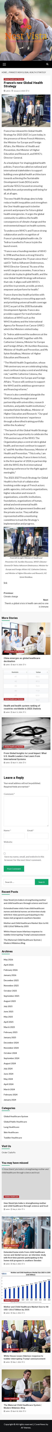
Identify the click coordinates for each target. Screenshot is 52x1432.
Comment (9, 794)
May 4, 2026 (17, 1209)
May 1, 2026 (17, 1362)
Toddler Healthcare (13, 1137)
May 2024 (8, 1079)
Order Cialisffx (8, 1152)
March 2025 (9, 1027)
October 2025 (10, 991)
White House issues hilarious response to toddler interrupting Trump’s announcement (24, 933)
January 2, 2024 (19, 91)
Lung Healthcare (11, 1127)
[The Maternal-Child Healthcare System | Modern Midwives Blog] (26, 1385)
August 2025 (10, 1001)
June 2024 (8, 1074)
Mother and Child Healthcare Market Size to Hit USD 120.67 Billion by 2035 (26, 924)
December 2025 (11, 980)
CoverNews (39, 1424)
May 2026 (8, 959)
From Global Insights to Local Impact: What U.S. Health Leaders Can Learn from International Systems (25, 756)
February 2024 (10, 1094)
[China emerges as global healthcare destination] (26, 638)
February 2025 (10, 1032)
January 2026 (10, 975)
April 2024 (8, 1084)
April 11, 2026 (17, 763)
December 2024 (11, 1042)
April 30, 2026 (17, 1411)
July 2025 (8, 1006)
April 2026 (8, 965)
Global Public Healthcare (15, 1121)
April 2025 (8, 1022)
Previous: (11, 595)
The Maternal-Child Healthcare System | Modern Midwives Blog (22, 941)
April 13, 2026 (17, 665)
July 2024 (8, 1068)
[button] (4, 64)
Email (30, 830)
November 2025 (11, 985)
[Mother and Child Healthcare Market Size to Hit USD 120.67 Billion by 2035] (26, 1287)
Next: (26, 603)
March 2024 (9, 1089)
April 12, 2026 (17, 712)
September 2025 (11, 996)
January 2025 (10, 1037)
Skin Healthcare (11, 1132)
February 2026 (10, 970)
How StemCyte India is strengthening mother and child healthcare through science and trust (26, 901)
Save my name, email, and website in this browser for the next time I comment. (24, 858)
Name (7, 830)
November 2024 (11, 1048)
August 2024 (10, 1063)
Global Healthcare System (14, 79)
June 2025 (8, 1011)
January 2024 (10, 1100)
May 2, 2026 (17, 1313)
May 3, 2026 (17, 1264)
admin (8, 91)
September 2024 (11, 1058)
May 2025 (8, 1016)
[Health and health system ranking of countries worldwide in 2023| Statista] (26, 686)
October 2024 (10, 1053)
